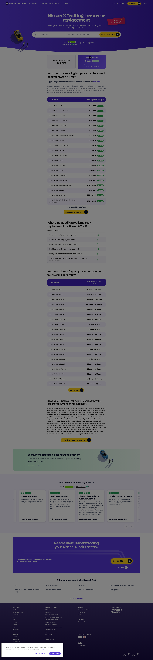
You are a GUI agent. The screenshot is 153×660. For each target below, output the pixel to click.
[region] (32, 650)
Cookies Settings (40, 653)
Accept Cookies (55, 653)
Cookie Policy (44, 649)
